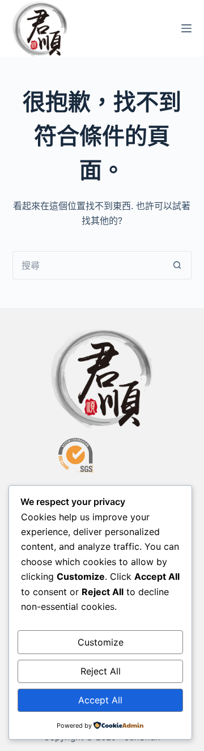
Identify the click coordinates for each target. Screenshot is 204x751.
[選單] (186, 28)
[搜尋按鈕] (177, 265)
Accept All (100, 700)
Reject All (100, 671)
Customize (101, 642)
